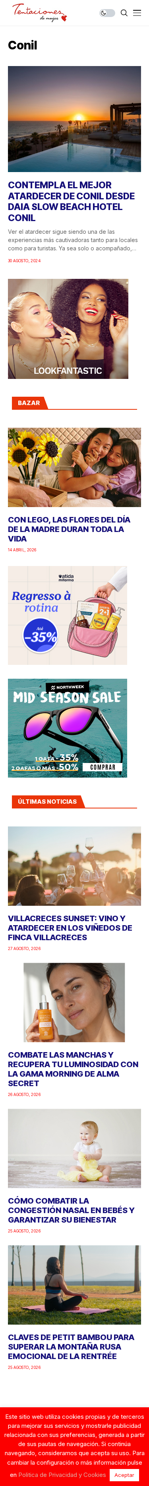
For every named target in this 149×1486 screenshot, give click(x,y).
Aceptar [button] (124, 1475)
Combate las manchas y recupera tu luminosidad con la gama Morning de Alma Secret (73, 1069)
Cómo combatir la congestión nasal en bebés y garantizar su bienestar (71, 1210)
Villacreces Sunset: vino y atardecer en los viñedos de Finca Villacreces (70, 928)
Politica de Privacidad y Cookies (62, 1474)
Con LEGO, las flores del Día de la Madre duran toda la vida (69, 529)
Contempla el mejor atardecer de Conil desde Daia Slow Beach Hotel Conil (71, 201)
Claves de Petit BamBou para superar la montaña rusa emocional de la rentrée (71, 1347)
